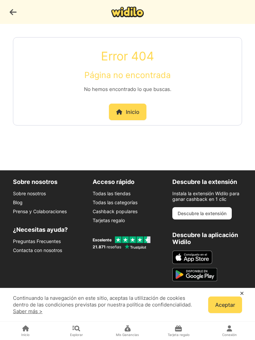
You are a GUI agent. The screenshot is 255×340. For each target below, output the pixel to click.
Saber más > (27, 311)
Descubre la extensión (202, 213)
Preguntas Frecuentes (37, 241)
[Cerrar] (242, 293)
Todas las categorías (115, 202)
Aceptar (225, 304)
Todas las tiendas (111, 193)
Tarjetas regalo (109, 220)
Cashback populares (115, 211)
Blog (18, 202)
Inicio (132, 112)
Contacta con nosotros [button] (37, 250)
